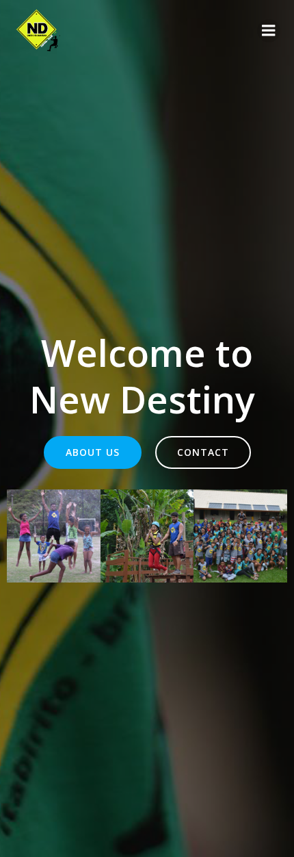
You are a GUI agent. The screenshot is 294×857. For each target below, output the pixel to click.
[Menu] (268, 30)
